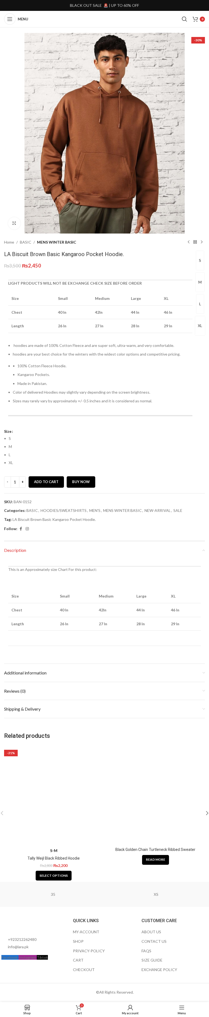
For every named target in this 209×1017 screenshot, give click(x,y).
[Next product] (201, 242)
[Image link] (31, 924)
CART (78, 960)
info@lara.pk (18, 946)
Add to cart (46, 482)
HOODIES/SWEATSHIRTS (64, 510)
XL (200, 325)
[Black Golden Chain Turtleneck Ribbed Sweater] (155, 795)
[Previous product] (188, 242)
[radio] (107, 438)
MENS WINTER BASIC (56, 242)
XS (156, 894)
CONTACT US (154, 941)
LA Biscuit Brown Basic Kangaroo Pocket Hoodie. (54, 519)
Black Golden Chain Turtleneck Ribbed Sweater (155, 849)
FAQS (146, 950)
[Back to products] (195, 242)
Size (7, 431)
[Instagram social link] (27, 529)
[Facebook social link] (20, 529)
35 (53, 894)
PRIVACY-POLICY (89, 950)
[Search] (184, 19)
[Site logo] (104, 18)
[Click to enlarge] (14, 223)
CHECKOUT (84, 969)
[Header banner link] (104, 5)
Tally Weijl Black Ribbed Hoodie (53, 858)
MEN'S (94, 510)
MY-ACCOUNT (86, 931)
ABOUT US (151, 931)
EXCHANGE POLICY (159, 969)
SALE (177, 510)
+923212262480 (22, 939)
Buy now (81, 482)
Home (9, 242)
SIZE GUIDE (152, 960)
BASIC (25, 242)
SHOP (78, 941)
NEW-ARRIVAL (158, 510)
